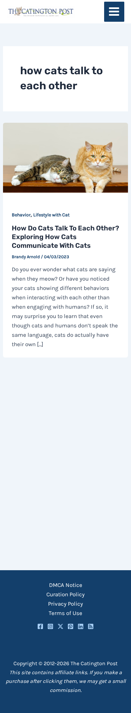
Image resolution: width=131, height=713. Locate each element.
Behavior (21, 215)
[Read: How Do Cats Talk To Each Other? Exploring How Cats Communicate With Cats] (65, 157)
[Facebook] (40, 626)
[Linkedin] (81, 626)
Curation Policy (65, 594)
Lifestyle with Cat (51, 215)
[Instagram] (50, 626)
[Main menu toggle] (114, 12)
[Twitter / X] (60, 626)
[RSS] (91, 626)
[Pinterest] (71, 626)
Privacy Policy (65, 603)
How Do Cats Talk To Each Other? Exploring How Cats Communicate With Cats (65, 236)
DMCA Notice (65, 585)
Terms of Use (65, 613)
